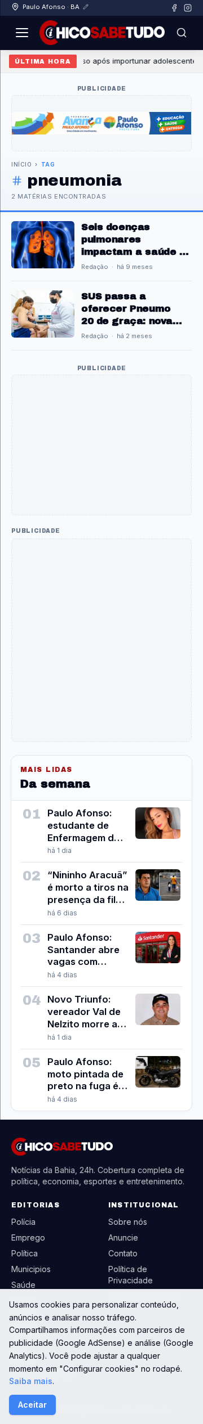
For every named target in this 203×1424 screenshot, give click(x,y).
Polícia (23, 1222)
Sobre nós (127, 1222)
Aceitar (32, 1404)
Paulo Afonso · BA (51, 7)
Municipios (31, 1269)
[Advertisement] (101, 444)
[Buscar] (181, 33)
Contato (123, 1253)
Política (24, 1253)
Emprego (28, 1237)
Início (21, 164)
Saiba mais (30, 1381)
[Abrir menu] (22, 32)
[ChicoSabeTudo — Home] (102, 32)
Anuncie (123, 1237)
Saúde (23, 1285)
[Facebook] (174, 8)
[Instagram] (188, 8)
